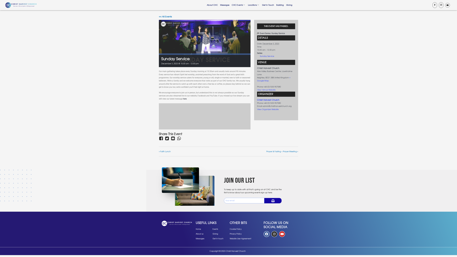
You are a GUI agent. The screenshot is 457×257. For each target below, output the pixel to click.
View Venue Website (266, 90)
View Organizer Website (268, 109)
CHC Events (237, 5)
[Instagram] (441, 5)
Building (280, 5)
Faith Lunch (165, 152)
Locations (252, 5)
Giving (289, 5)
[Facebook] (435, 5)
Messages (224, 5)
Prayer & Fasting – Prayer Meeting (282, 152)
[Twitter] (167, 138)
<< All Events (165, 17)
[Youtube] (447, 5)
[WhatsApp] (179, 138)
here (185, 99)
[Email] (173, 138)
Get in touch (268, 5)
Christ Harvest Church (268, 100)
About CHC (212, 5)
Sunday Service (267, 56)
